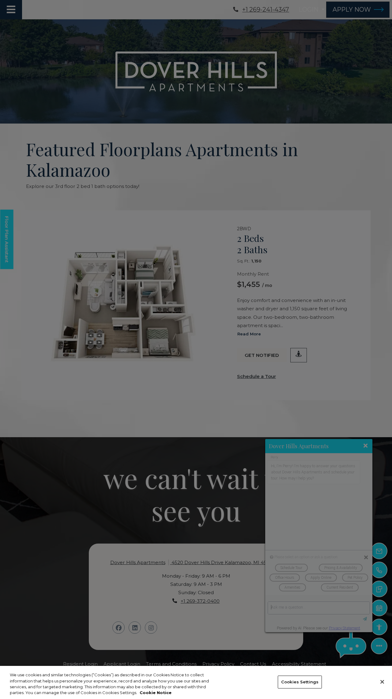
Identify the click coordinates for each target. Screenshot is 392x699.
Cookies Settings (299, 681)
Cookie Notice (156, 692)
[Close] (382, 682)
